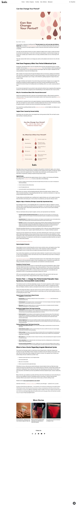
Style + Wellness (43, 1)
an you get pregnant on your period (31, 380)
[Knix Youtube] (41, 434)
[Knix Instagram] (32, 434)
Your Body (37, 1)
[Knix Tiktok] (35, 434)
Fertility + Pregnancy (30, 1)
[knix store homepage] (4, 2)
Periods (23, 1)
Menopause (50, 1)
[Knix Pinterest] (44, 434)
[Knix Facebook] (38, 434)
